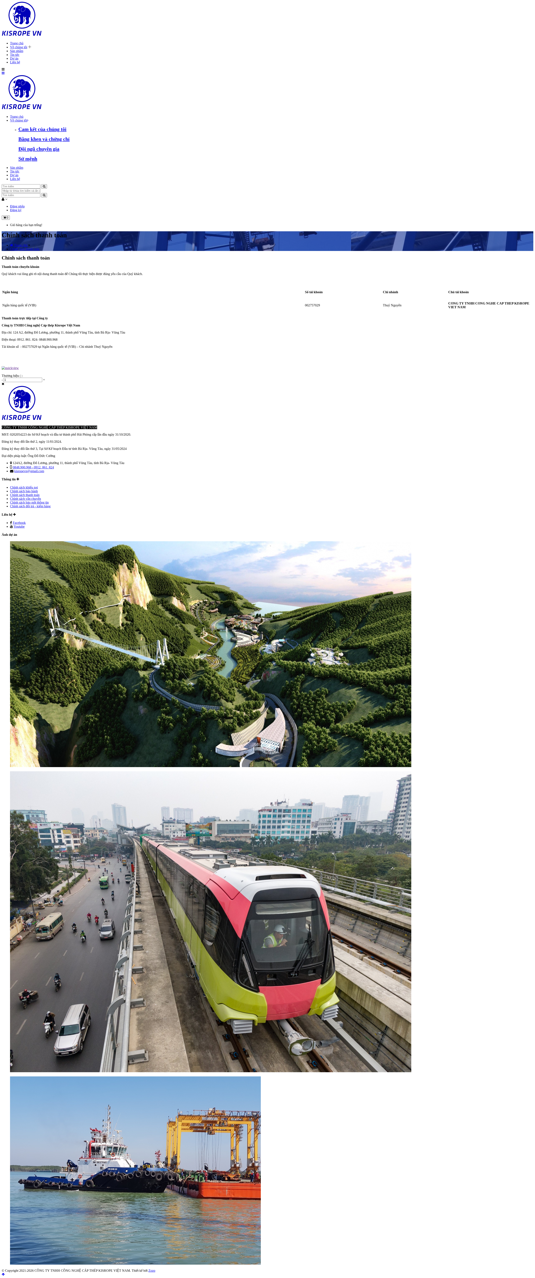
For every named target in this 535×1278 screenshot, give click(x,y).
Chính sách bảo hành (24, 491)
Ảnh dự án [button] (9, 534)
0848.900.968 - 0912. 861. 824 (33, 467)
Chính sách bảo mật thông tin (29, 502)
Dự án (14, 58)
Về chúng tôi (18, 47)
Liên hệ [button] (7, 514)
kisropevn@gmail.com (29, 471)
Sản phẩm (16, 51)
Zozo (151, 1270)
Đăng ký (16, 210)
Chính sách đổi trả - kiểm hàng (30, 506)
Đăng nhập (17, 206)
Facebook (19, 523)
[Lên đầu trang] (3, 1274)
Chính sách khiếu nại (24, 487)
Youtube (19, 526)
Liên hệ (15, 62)
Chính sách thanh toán (24, 495)
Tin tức (14, 54)
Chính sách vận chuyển (25, 498)
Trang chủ (16, 43)
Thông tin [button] (9, 479)
